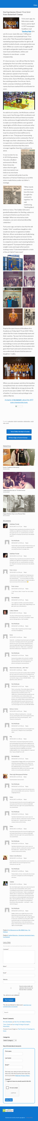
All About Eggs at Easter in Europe (19, 437)
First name (8, 1051)
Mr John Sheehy (7, 1022)
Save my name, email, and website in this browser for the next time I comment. (26, 987)
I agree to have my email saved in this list (18, 1081)
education (10, 421)
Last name (8, 1058)
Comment (6, 949)
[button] (13, 262)
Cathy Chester (14, 610)
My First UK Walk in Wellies (22, 1022)
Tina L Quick (6, 1024)
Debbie (12, 882)
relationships (26, 421)
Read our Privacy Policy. (22, 1075)
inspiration (20, 421)
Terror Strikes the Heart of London (19, 431)
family (15, 421)
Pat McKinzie (15, 540)
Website (5, 979)
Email (5, 973)
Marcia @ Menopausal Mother (19, 774)
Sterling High (26, 31)
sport (7, 423)
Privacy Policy (30, 1117)
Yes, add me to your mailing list (11, 995)
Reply (25, 526)
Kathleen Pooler (14, 524)
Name (5, 966)
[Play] (19, 101)
